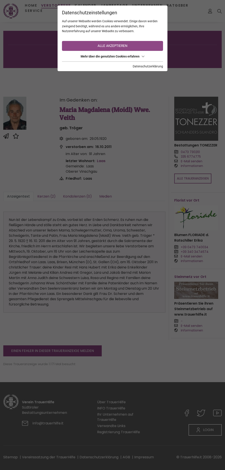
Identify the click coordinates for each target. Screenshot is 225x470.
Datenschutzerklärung (148, 66)
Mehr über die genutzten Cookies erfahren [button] (110, 56)
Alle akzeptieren (112, 46)
